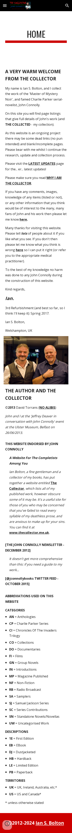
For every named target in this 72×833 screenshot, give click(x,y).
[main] (36, 35)
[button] (5, 5)
